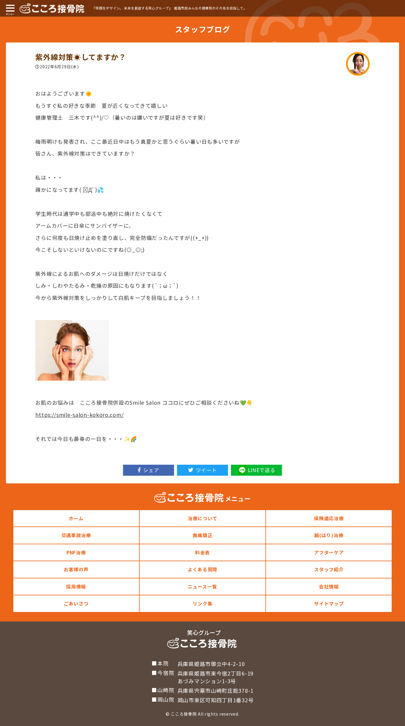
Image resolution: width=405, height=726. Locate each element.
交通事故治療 (76, 535)
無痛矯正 (203, 535)
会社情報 (329, 586)
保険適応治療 (329, 518)
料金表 (202, 552)
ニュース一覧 (202, 586)
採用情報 (76, 586)
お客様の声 (76, 569)
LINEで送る (261, 470)
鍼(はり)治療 (328, 535)
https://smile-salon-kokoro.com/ (79, 414)
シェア (151, 470)
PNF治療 (76, 552)
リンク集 (203, 603)
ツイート (206, 470)
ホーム (76, 518)
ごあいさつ (76, 603)
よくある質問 (202, 569)
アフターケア (329, 552)
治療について (202, 518)
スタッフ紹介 (329, 569)
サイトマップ (329, 603)
